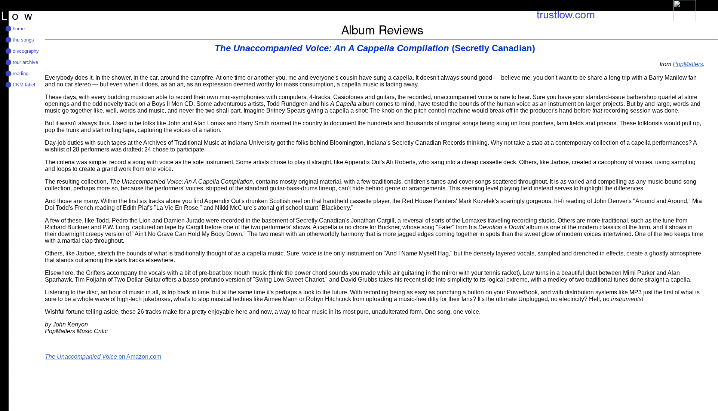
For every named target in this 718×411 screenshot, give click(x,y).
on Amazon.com (103, 356)
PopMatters (688, 64)
